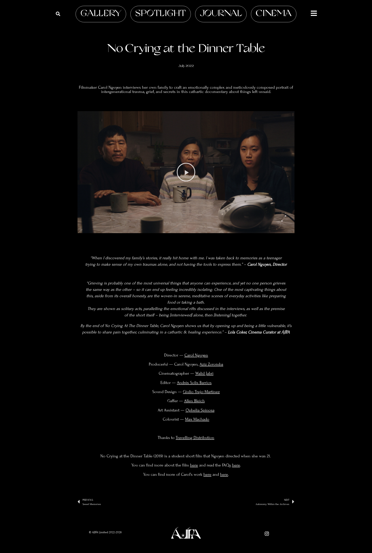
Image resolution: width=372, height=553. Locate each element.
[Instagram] (267, 533)
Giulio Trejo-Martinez (201, 391)
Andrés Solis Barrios (194, 382)
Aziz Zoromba (211, 364)
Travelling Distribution (195, 437)
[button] (186, 172)
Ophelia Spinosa (200, 410)
